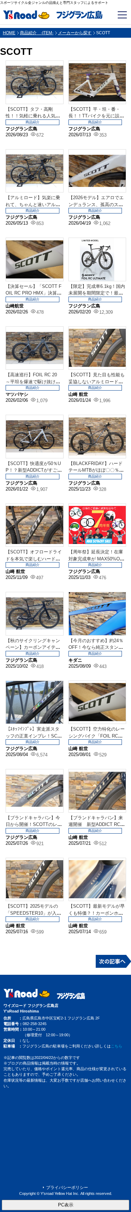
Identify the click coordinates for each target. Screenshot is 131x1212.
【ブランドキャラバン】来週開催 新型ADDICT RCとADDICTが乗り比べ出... (96, 824)
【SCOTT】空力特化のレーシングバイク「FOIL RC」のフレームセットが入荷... (96, 735)
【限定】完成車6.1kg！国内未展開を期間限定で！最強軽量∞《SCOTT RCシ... (96, 293)
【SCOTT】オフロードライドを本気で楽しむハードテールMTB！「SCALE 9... (34, 558)
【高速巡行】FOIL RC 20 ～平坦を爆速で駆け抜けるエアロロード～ (33, 381)
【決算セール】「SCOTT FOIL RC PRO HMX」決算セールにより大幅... (33, 293)
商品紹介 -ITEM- (36, 32)
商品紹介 (32, 122)
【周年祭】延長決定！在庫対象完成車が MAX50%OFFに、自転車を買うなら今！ (96, 558)
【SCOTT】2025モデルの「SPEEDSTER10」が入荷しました (33, 912)
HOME (9, 32)
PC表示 (65, 1204)
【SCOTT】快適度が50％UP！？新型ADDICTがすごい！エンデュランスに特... (33, 470)
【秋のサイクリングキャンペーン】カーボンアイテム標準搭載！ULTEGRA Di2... (33, 647)
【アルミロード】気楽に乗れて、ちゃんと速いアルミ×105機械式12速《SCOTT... (34, 204)
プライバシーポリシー (67, 1187)
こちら (116, 1046)
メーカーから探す (75, 32)
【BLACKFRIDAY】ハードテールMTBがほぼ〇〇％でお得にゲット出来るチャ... (96, 470)
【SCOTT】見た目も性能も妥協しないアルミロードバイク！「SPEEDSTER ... (96, 381)
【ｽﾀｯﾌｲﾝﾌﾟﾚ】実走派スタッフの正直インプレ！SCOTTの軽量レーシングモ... (33, 735)
